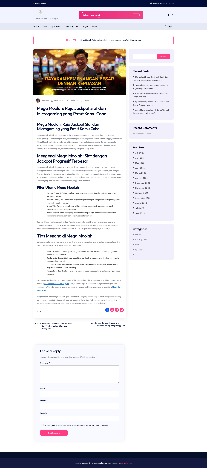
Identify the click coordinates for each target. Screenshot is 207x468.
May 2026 (139, 163)
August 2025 (141, 203)
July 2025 (139, 208)
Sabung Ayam (72, 26)
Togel (85, 26)
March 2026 (140, 173)
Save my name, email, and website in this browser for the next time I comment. (77, 425)
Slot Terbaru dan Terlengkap (56, 283)
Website (43, 413)
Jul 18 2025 (58, 100)
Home (36, 26)
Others (95, 26)
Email (43, 400)
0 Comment (73, 100)
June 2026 (140, 158)
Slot (45, 26)
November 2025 (142, 188)
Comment (45, 363)
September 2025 (142, 198)
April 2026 (140, 168)
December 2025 (142, 183)
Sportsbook (56, 26)
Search (163, 56)
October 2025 (141, 193)
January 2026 (141, 178)
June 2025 (140, 213)
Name (43, 388)
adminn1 (45, 100)
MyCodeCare (126, 463)
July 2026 (139, 153)
